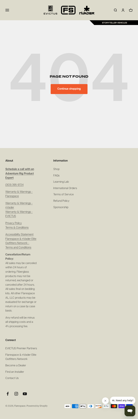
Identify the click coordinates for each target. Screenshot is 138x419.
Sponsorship (60, 207)
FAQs (56, 175)
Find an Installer (14, 372)
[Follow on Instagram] (16, 393)
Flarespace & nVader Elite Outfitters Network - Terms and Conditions (20, 243)
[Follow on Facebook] (7, 393)
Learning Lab (61, 182)
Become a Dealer (15, 365)
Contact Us (12, 378)
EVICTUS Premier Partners (21, 348)
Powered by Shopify (37, 406)
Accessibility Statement (19, 234)
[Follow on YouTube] (25, 393)
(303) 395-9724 (14, 185)
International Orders (65, 188)
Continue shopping (69, 89)
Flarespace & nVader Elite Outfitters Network (20, 357)
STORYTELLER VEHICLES (114, 23)
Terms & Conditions (17, 227)
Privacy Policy (13, 223)
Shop (56, 169)
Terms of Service (63, 194)
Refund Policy (61, 201)
